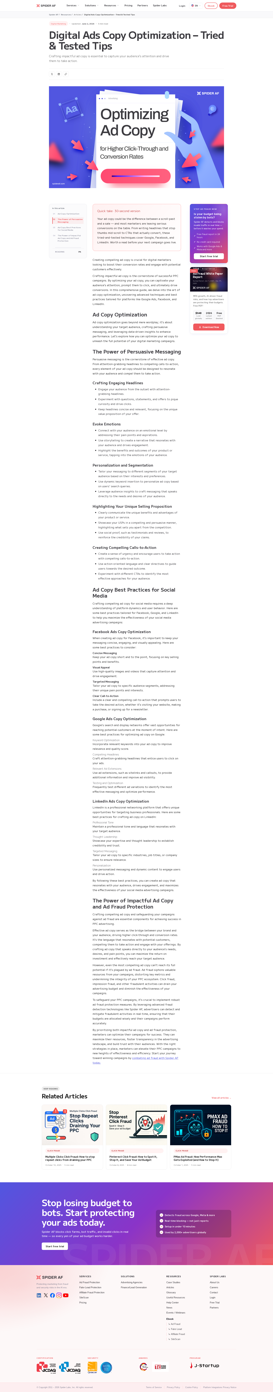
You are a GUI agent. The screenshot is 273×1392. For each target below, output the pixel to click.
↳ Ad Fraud (174, 1324)
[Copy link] (66, 74)
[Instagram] (59, 1295)
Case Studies (173, 1282)
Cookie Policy (191, 1387)
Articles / (78, 14)
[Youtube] (65, 1295)
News (169, 1307)
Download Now (211, 327)
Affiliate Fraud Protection (91, 1292)
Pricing (82, 1302)
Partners (214, 1307)
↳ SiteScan (174, 1339)
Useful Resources (175, 1297)
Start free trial (209, 256)
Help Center (172, 1302)
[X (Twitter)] (46, 1295)
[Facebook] (52, 1295)
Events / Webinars (175, 1312)
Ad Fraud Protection (89, 1282)
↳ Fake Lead (175, 1329)
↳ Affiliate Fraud (176, 1334)
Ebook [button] (211, 5)
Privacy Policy (173, 1387)
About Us (214, 1282)
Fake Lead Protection (90, 1287)
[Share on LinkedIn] (59, 74)
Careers (214, 1287)
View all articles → (221, 1097)
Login (182, 5)
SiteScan (84, 1297)
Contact (214, 1292)
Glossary (171, 1292)
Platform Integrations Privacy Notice (219, 1387)
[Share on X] (52, 74)
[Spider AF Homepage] (52, 1277)
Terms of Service (154, 1387)
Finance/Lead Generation (134, 1287)
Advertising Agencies (132, 1282)
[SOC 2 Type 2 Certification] (106, 1368)
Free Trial (227, 5)
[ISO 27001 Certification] (92, 1368)
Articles (170, 1287)
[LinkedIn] (39, 1295)
